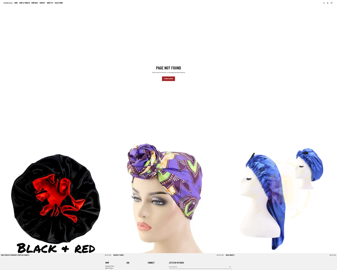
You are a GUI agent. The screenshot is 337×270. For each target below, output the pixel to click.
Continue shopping (168, 78)
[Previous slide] (2, 197)
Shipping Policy (109, 266)
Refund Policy (109, 268)
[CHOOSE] (109, 250)
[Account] (328, 3)
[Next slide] (109, 197)
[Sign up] (230, 267)
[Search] (324, 3)
